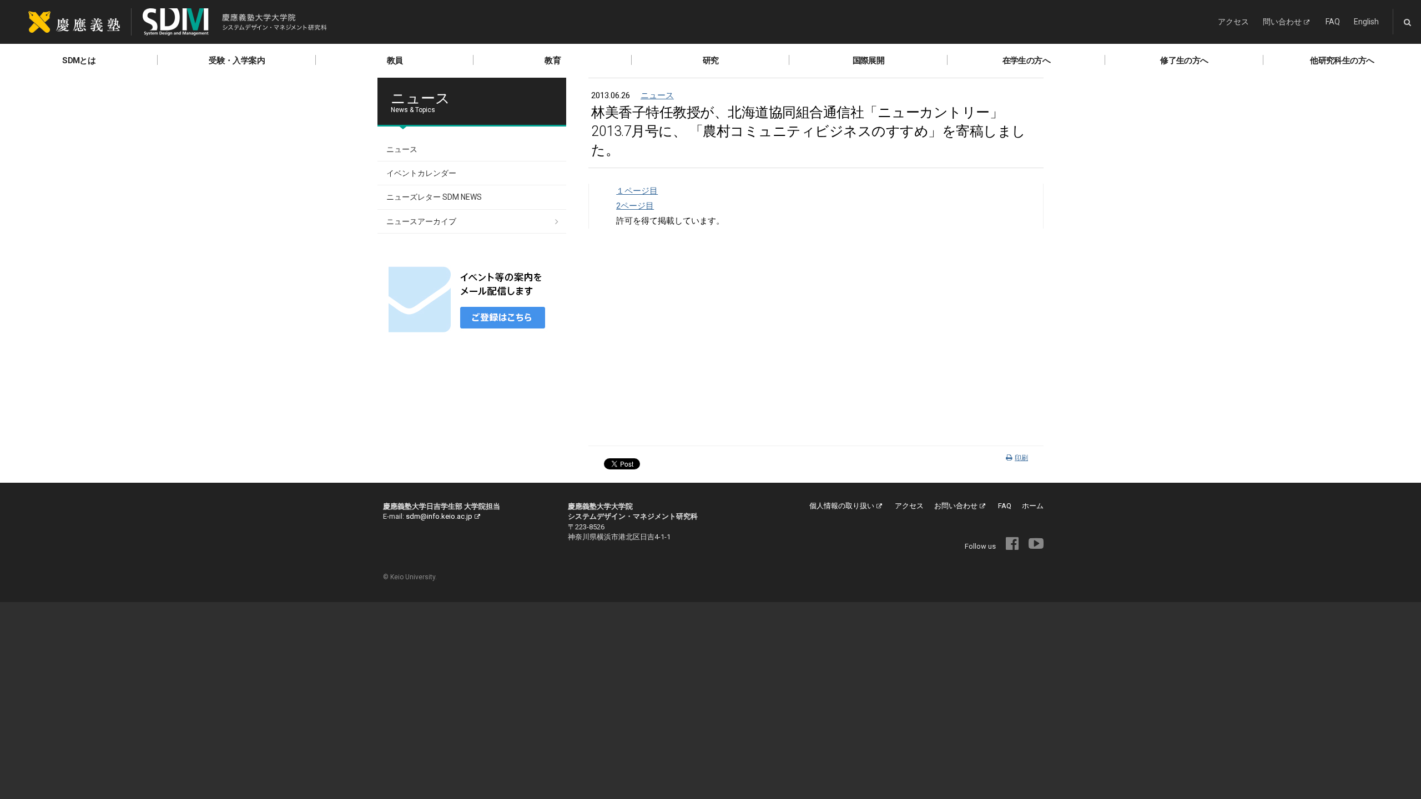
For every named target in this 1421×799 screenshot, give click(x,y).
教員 (395, 60)
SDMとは (78, 60)
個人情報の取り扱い (841, 506)
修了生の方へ (1184, 60)
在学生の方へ (1026, 60)
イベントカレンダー (421, 173)
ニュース (657, 95)
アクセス (1233, 21)
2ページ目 (635, 206)
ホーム (1033, 506)
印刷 (1021, 458)
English (1366, 21)
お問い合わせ (955, 506)
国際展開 (869, 60)
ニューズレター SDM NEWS (434, 197)
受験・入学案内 (237, 60)
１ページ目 (637, 191)
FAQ (1333, 21)
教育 (553, 60)
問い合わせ (1282, 21)
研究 (711, 60)
